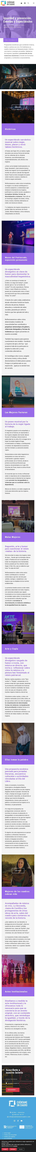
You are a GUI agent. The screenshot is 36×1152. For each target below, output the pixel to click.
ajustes (15, 1146)
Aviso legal (7, 1133)
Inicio (6, 25)
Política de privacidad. (25, 1083)
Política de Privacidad (10, 1134)
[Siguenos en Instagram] (14, 1121)
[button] (28, 3)
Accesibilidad (8, 1138)
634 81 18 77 (19, 1114)
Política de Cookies (9, 1136)
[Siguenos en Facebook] (18, 1121)
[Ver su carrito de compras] (21, 3)
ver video (18, 107)
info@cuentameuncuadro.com (19, 1116)
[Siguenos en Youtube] (21, 1121)
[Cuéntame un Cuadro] (7, 3)
